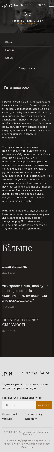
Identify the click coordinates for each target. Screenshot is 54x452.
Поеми (9, 50)
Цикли (9, 58)
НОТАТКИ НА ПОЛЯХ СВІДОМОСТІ (20, 322)
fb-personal (9, 414)
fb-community (33, 414)
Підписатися (44, 405)
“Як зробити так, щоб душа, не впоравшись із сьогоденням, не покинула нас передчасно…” (25, 292)
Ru (31, 5)
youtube (7, 419)
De (26, 5)
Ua (16, 5)
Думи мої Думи (14, 266)
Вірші (9, 42)
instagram (31, 419)
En (21, 5)
